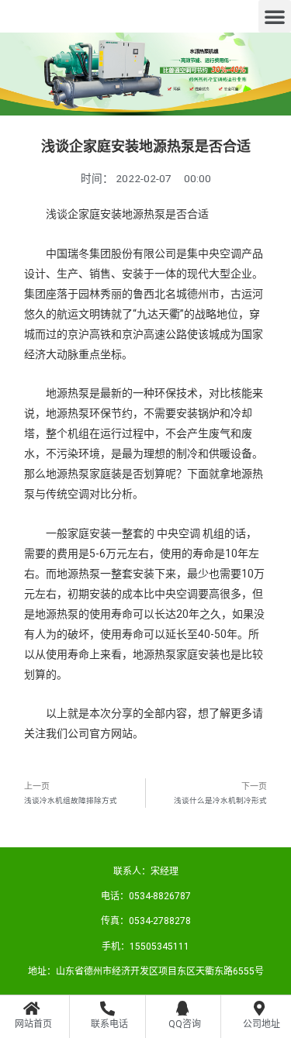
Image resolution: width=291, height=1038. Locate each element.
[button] (274, 16)
